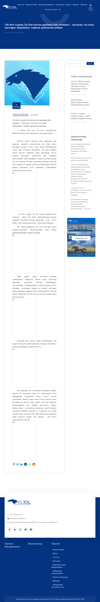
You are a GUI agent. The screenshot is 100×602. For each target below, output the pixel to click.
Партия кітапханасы (60, 577)
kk (59, 9)
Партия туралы (58, 550)
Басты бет (21, 5)
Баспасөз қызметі (51, 9)
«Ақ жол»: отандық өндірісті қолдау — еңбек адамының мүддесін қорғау (81, 115)
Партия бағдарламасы (46, 5)
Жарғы (55, 553)
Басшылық (57, 561)
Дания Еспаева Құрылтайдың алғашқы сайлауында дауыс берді (80, 102)
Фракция (76, 5)
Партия (68, 5)
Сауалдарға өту (81, 238)
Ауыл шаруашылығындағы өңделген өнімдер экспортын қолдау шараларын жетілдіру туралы (81, 148)
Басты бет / (9, 32)
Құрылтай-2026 (31, 5)
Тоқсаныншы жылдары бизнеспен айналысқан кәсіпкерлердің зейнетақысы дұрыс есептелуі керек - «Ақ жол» (80, 204)
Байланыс (56, 581)
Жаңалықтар (59, 5)
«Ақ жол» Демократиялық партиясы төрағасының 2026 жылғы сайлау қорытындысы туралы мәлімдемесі (80, 86)
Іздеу (90, 63)
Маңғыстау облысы (20, 115)
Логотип (56, 557)
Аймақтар (83, 5)
